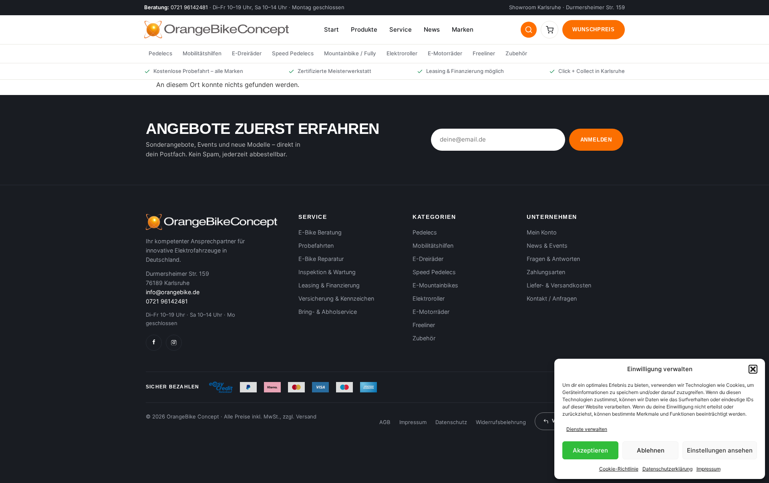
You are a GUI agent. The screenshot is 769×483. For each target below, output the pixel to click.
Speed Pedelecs (293, 53)
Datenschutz (451, 422)
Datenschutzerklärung (667, 469)
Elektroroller (402, 53)
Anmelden (596, 140)
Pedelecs (160, 53)
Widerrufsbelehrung (501, 422)
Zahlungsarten (546, 272)
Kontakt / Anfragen (552, 298)
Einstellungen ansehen (720, 450)
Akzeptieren (590, 450)
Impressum (709, 469)
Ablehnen (650, 450)
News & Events (547, 245)
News (432, 29)
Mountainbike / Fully (350, 53)
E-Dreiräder (247, 53)
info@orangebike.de (172, 292)
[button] (753, 369)
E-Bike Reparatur (321, 258)
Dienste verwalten (586, 429)
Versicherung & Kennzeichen (336, 298)
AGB (385, 422)
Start (331, 29)
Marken (462, 29)
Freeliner (484, 53)
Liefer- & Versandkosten (559, 285)
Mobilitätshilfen (202, 53)
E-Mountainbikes (435, 285)
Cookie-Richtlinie (618, 469)
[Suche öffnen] (529, 30)
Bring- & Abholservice (327, 311)
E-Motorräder (445, 53)
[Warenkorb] (549, 29)
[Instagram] (174, 343)
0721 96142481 (189, 7)
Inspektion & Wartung (327, 272)
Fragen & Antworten (553, 258)
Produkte (364, 29)
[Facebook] (154, 343)
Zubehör (516, 53)
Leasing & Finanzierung (329, 285)
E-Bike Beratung (320, 232)
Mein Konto (542, 232)
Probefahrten (316, 245)
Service (400, 29)
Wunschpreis (593, 29)
